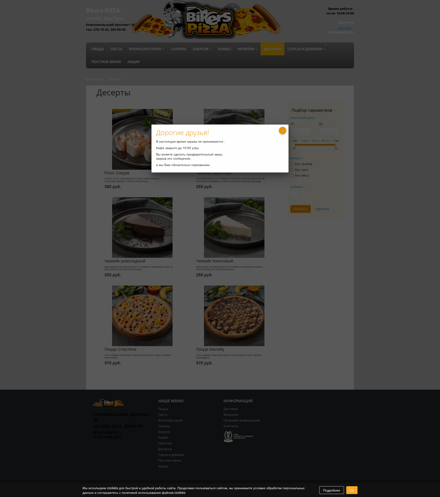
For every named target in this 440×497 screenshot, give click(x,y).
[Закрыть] (282, 130)
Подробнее (331, 490)
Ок (352, 490)
